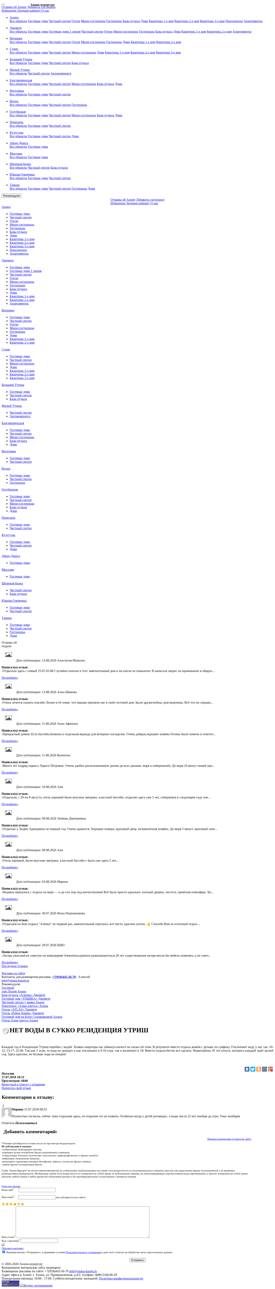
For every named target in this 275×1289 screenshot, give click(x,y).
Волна (6, 468)
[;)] (18, 1204)
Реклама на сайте (13, 973)
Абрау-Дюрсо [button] (19, 143)
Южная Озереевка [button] (22, 174)
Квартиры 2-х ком (186, 21)
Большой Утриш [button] (21, 59)
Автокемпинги (61, 73)
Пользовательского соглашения (83, 1252)
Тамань (7, 618)
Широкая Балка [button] (20, 164)
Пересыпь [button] (16, 122)
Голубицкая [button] (18, 111)
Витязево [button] (16, 38)
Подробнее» (10, 677)
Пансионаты (234, 21)
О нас (45, 10)
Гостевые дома (38, 21)
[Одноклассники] (258, 1069)
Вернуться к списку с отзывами (23, 1084)
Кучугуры (8, 535)
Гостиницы (114, 21)
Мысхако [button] (16, 153)
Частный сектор (60, 21)
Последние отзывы (15, 966)
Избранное (9, 10)
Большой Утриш (13, 385)
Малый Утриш (12, 405)
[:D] (22, 1204)
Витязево (8, 310)
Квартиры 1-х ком (161, 21)
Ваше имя (8, 1189)
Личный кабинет (29, 10)
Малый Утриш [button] (20, 69)
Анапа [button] (14, 17)
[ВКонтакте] (247, 1069)
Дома (144, 21)
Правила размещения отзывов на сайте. (229, 1139)
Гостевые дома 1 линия (65, 31)
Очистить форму (11, 1186)
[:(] (7, 1204)
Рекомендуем (11, 195)
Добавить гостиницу (41, 7)
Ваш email (8, 1197)
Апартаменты (253, 21)
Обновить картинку (13, 1248)
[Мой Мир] (264, 1069)
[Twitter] (252, 1069)
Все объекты (18, 21)
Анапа (6, 207)
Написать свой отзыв (16, 1088)
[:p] (3, 1204)
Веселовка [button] (17, 90)
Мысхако (8, 569)
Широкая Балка (12, 583)
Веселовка (9, 451)
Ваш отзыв (8, 1237)
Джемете (8, 260)
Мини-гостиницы (93, 21)
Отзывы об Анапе (14, 7)
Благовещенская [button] (21, 80)
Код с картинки (11, 1240)
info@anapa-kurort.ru (15, 980)
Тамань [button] (15, 185)
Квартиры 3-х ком (212, 21)
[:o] (10, 1204)
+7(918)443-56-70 (64, 977)
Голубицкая (10, 489)
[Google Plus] (270, 1069)
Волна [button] (14, 101)
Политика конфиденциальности (121, 1278)
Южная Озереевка (14, 600)
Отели (75, 21)
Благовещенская (13, 423)
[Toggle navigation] (3, 4)
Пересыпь (8, 517)
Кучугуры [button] (16, 132)
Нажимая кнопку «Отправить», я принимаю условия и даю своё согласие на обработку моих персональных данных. (89, 1252)
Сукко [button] (14, 49)
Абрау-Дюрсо (11, 556)
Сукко (6, 349)
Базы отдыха (131, 21)
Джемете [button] (16, 28)
